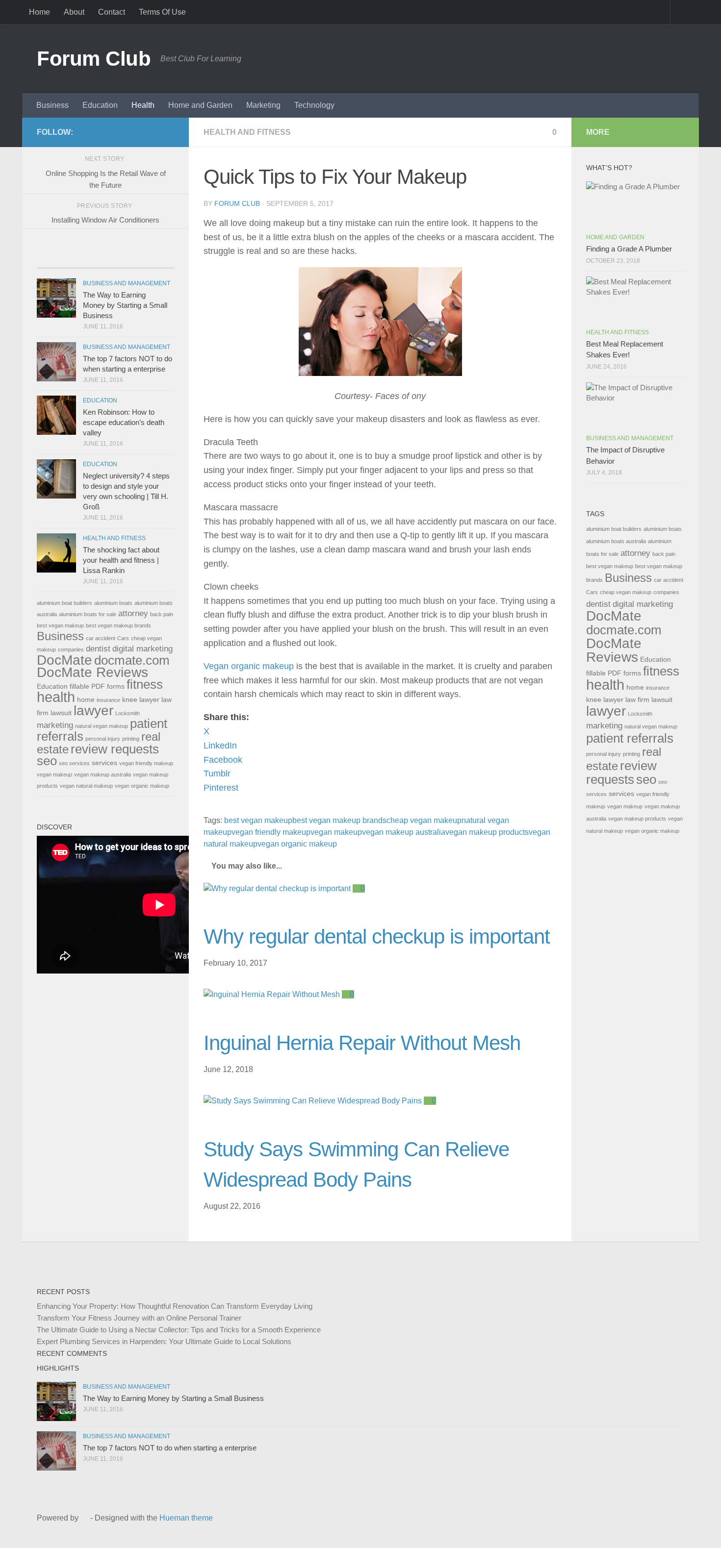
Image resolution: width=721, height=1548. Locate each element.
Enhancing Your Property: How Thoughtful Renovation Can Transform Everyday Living (174, 1306)
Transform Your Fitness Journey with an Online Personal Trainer (139, 1318)
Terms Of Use (162, 12)
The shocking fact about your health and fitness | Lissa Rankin (121, 560)
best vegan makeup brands (339, 820)
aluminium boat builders (64, 603)
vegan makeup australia (403, 832)
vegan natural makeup (86, 786)
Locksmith (127, 713)
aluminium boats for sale (87, 614)
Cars (123, 638)
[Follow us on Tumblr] (152, 132)
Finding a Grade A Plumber (629, 249)
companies (71, 649)
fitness (145, 684)
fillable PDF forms (97, 686)
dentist (98, 648)
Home (39, 12)
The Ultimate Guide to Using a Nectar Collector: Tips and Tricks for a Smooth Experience (179, 1329)
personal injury (102, 739)
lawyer (93, 710)
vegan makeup (336, 832)
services (104, 763)
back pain (161, 614)
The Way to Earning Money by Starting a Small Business (125, 305)
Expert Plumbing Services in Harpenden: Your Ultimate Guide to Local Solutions (164, 1341)
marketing (55, 725)
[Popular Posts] (71, 258)
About (74, 12)
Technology (314, 105)
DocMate (64, 660)
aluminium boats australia (616, 541)
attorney (133, 613)
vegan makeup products (487, 832)
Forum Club (94, 58)
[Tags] (139, 258)
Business (52, 105)
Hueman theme (186, 1518)
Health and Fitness (247, 132)
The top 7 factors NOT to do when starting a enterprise (170, 1448)
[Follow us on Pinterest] (168, 132)
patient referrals (629, 738)
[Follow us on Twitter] (137, 132)
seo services (74, 763)
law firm (637, 699)
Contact (111, 12)
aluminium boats (113, 603)
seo (47, 760)
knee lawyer (140, 699)
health (56, 697)
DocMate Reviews (92, 672)
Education (100, 105)
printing (130, 739)
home (86, 699)
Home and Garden (200, 105)
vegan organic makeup (297, 844)
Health (142, 105)
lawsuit (61, 713)
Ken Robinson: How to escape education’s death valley (123, 422)
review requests (115, 749)
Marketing (263, 105)
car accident (100, 638)
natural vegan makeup (101, 726)
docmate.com (132, 660)
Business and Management (126, 283)
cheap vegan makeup (424, 820)
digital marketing (142, 648)
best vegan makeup (258, 820)
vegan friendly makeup (271, 832)
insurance (108, 700)
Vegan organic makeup (249, 666)
